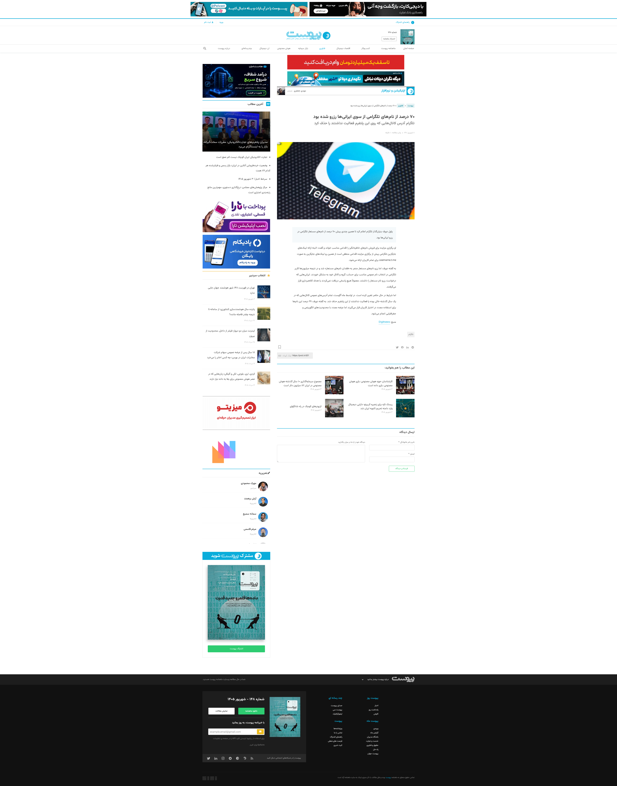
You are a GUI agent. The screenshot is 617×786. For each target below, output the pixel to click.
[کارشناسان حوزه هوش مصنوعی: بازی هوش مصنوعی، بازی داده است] (405, 393)
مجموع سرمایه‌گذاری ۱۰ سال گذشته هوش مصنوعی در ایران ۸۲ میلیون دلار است (300, 384)
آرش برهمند (250, 499)
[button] (205, 49)
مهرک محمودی (248, 483)
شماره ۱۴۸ (392, 32)
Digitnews (384, 322)
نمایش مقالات (221, 711)
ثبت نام (207, 22)
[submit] (260, 731)
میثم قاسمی (250, 529)
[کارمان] (236, 449)
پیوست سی (337, 709)
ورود (221, 22)
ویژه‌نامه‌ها (338, 728)
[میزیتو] (236, 413)
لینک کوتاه (287, 355)
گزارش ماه (374, 732)
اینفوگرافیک (337, 714)
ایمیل (412, 454)
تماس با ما (338, 732)
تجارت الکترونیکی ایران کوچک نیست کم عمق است (241, 157)
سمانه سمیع (249, 514)
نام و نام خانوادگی (407, 442)
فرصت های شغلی (335, 741)
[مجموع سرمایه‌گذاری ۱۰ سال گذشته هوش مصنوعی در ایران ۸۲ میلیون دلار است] (334, 393)
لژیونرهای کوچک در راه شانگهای (306, 406)
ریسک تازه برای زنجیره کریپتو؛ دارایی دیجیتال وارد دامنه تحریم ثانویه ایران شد (370, 407)
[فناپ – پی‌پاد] (236, 252)
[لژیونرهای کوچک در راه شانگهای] (334, 416)
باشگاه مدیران (372, 737)
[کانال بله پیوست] (249, 9)
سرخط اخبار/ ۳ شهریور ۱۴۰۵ (252, 179)
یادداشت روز (373, 709)
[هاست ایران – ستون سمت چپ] (236, 81)
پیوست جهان (372, 753)
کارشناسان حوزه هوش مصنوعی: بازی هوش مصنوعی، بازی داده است (371, 384)
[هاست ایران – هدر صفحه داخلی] (345, 78)
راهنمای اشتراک (403, 22)
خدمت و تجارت (372, 741)
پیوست (410, 105)
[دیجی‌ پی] (367, 9)
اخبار (376, 705)
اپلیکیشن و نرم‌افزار (393, 90)
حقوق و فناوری (372, 745)
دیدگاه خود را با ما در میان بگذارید (351, 442)
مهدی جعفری (296, 91)
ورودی (375, 728)
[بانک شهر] (345, 62)
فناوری (400, 105)
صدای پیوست (336, 705)
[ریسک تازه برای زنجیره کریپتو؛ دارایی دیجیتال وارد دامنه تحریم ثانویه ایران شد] (405, 416)
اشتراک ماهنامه (389, 38)
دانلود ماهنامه (251, 711)
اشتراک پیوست (236, 649)
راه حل (375, 749)
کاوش (376, 714)
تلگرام (410, 334)
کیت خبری (338, 745)
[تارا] (236, 215)
